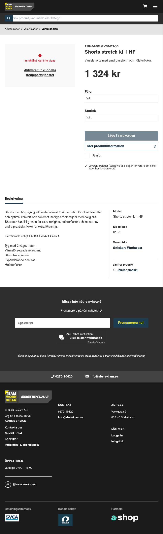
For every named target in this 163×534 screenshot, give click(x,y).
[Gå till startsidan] (19, 7)
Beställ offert (13, 433)
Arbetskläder (12, 29)
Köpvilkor (11, 439)
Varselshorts (50, 29)
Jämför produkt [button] (127, 270)
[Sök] (9, 18)
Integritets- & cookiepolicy (22, 445)
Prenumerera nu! (131, 323)
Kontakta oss (13, 427)
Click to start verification (86, 338)
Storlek (90, 111)
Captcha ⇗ (96, 342)
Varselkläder (31, 29)
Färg (88, 92)
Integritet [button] (117, 441)
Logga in (117, 435)
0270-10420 (64, 376)
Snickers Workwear (127, 248)
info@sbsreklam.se (103, 376)
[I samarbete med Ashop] (124, 518)
